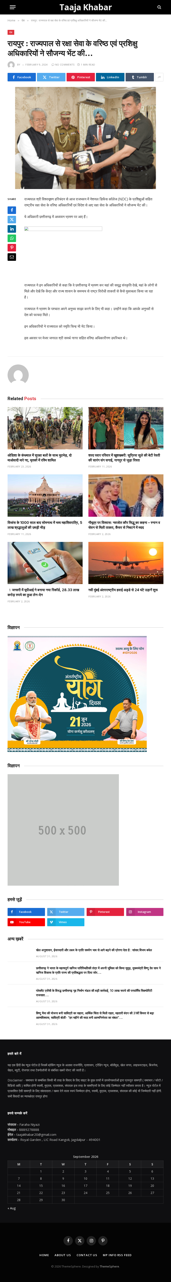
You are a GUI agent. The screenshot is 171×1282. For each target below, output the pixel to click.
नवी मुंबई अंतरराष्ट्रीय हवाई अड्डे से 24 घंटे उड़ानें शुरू (123, 590)
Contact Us (87, 1255)
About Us (63, 1255)
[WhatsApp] (12, 238)
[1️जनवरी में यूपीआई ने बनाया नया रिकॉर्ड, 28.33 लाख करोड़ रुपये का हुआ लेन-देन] (45, 563)
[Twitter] (12, 219)
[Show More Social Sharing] (159, 77)
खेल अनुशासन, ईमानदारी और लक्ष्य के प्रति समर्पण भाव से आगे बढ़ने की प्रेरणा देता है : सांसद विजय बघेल (94, 950)
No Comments (65, 64)
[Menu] (13, 7)
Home (44, 1255)
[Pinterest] (12, 247)
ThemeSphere (109, 1266)
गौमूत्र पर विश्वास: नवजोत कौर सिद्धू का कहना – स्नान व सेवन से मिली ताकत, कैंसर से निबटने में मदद (124, 525)
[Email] (12, 257)
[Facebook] (12, 210)
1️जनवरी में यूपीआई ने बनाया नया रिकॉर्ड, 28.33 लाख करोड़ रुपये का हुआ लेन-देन (43, 592)
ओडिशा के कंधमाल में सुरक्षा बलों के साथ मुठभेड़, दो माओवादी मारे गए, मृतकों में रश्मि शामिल (40, 457)
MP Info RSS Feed (117, 1255)
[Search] (159, 7)
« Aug (12, 1208)
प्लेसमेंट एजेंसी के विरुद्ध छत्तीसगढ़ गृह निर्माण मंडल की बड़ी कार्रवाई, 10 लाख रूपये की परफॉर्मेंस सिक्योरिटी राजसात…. (94, 993)
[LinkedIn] (12, 229)
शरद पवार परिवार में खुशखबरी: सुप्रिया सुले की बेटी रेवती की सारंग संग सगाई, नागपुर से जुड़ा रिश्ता (124, 457)
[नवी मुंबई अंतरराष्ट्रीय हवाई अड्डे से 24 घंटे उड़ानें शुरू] (125, 563)
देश (10, 32)
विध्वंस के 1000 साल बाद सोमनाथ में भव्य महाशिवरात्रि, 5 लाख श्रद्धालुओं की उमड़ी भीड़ (45, 525)
